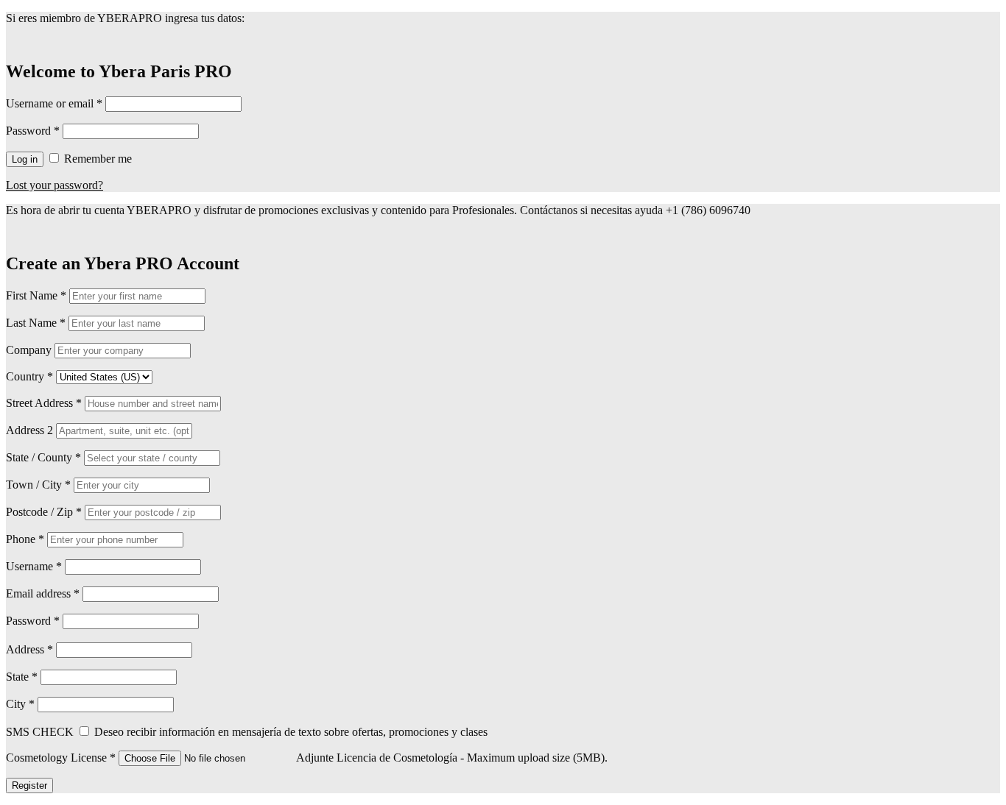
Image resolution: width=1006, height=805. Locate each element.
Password (33, 130)
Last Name (36, 322)
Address (31, 649)
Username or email (54, 103)
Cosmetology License (62, 757)
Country (29, 376)
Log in (25, 159)
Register (29, 785)
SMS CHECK (41, 732)
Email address (43, 593)
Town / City (38, 484)
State (23, 676)
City (22, 704)
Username (34, 566)
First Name (36, 295)
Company (30, 350)
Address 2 (31, 430)
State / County (43, 457)
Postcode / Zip (44, 512)
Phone (25, 539)
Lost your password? (54, 185)
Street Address (44, 403)
